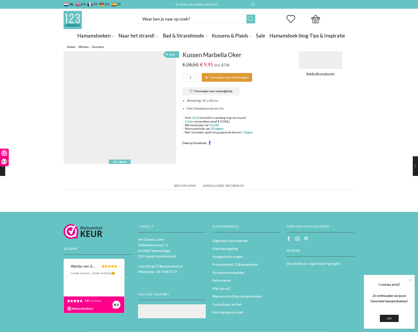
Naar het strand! (136, 35)
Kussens (98, 47)
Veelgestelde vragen (227, 256)
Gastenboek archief (227, 304)
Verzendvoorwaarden (228, 272)
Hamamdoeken (94, 35)
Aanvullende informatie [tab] (223, 185)
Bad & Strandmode (183, 35)
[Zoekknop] (250, 19)
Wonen (84, 47)
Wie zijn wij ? (221, 288)
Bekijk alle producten (320, 73)
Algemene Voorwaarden (230, 240)
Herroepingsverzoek (227, 312)
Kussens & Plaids (230, 35)
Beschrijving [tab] (185, 185)
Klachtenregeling (225, 248)
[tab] (185, 186)
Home (71, 47)
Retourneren (221, 280)
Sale (260, 35)
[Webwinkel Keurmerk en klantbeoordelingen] (83, 231)
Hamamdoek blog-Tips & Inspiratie (307, 35)
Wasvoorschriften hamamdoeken (237, 296)
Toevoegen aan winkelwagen (229, 77)
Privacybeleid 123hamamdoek (235, 264)
